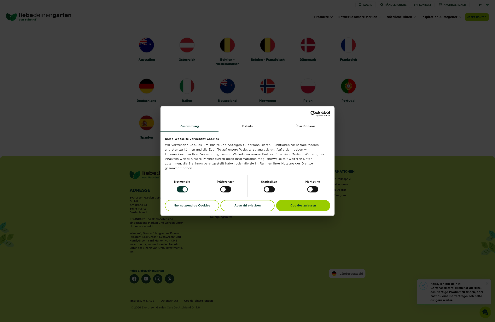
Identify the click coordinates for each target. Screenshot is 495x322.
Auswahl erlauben (247, 205)
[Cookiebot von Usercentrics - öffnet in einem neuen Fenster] (313, 113)
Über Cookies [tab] (305, 126)
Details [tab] (247, 126)
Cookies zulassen (303, 205)
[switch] (225, 189)
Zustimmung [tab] (189, 126)
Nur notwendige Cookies (192, 205)
